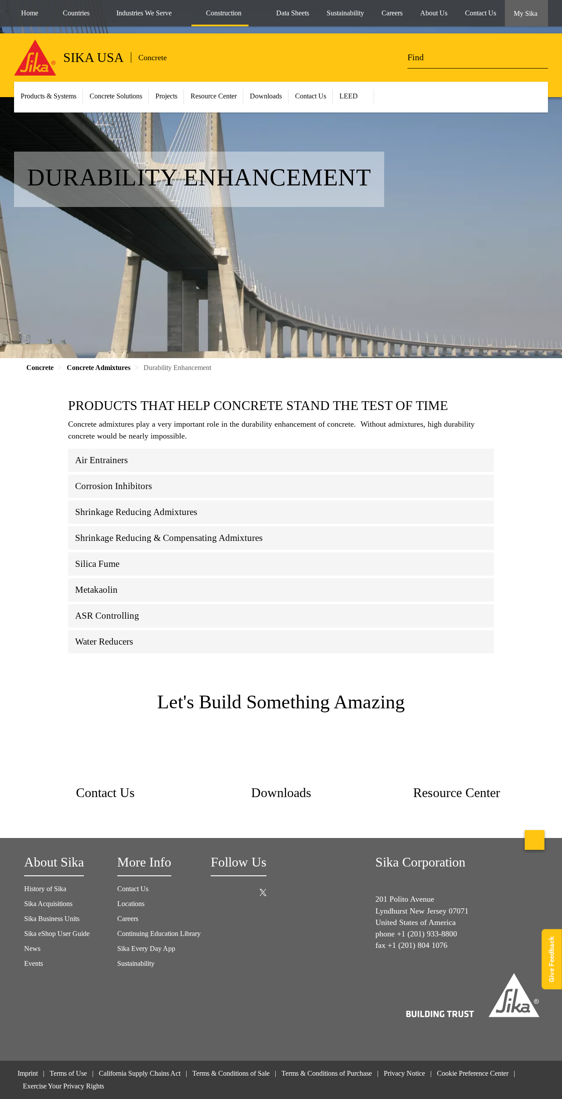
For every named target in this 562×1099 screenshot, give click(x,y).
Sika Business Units (51, 918)
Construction (223, 13)
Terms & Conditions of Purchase (326, 1073)
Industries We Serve (144, 13)
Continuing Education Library (159, 933)
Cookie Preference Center (472, 1073)
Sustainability (136, 963)
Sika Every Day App (146, 948)
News (32, 948)
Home (29, 13)
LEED (348, 96)
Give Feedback (551, 959)
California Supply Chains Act (139, 1073)
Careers (127, 918)
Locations (130, 903)
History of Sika (45, 888)
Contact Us (310, 96)
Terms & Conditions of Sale (231, 1073)
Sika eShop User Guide (57, 933)
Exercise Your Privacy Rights (64, 1086)
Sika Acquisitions (48, 903)
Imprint (28, 1073)
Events (33, 963)
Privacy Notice (404, 1073)
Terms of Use (68, 1073)
